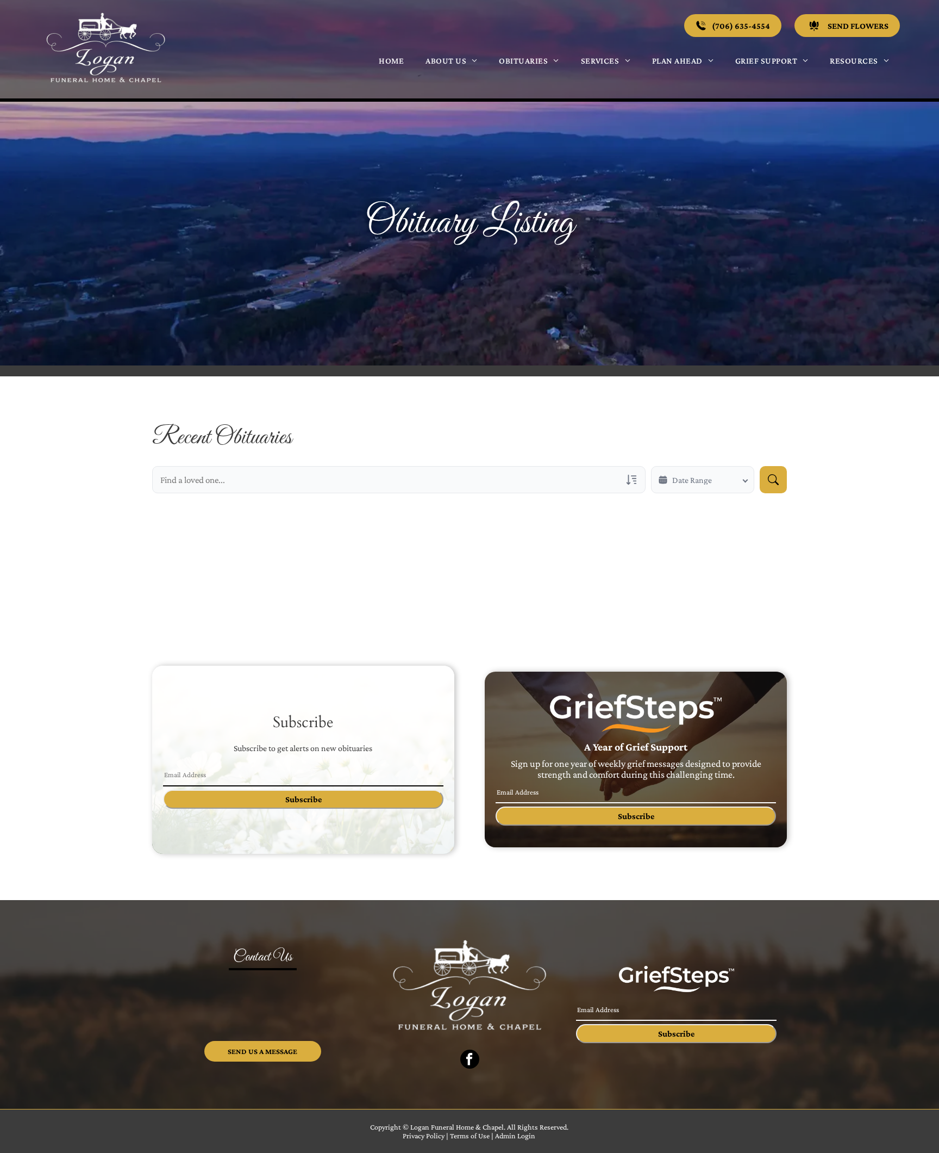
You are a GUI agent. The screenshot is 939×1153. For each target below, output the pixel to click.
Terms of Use (470, 1135)
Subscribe (303, 799)
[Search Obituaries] (773, 479)
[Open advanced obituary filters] (631, 479)
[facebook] (469, 1060)
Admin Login (515, 1135)
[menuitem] (391, 60)
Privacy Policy (424, 1135)
